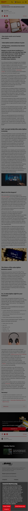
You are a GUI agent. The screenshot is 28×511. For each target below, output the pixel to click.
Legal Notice (13, 503)
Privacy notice (8, 503)
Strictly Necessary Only (20, 506)
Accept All (6, 509)
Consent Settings (6, 506)
